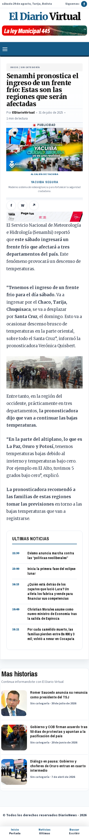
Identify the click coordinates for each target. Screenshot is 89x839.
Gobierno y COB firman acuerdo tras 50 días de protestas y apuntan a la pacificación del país (59, 731)
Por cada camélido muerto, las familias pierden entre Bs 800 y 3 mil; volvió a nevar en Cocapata (50, 634)
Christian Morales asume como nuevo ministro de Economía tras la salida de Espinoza (52, 614)
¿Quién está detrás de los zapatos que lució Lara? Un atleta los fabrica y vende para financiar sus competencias (50, 591)
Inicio (14, 67)
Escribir (74, 831)
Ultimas (44, 831)
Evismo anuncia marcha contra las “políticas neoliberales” (50, 555)
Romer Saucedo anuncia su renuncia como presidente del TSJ (59, 695)
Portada (15, 831)
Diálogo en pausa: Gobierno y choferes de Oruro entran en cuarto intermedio (58, 766)
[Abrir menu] (5, 49)
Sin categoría (30, 67)
